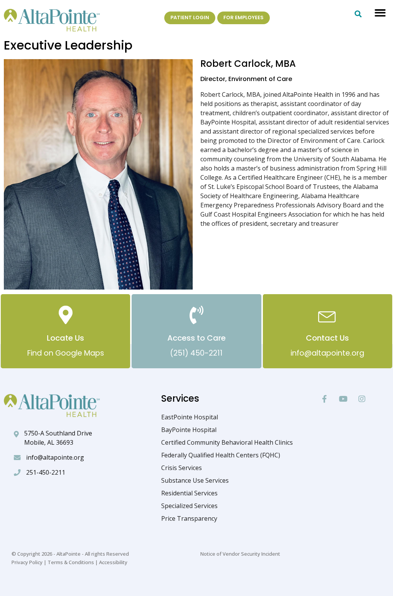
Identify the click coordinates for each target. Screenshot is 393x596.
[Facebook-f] (324, 399)
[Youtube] (343, 399)
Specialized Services (189, 506)
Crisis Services (181, 468)
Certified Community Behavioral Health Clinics (227, 442)
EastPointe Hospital (189, 417)
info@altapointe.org (55, 457)
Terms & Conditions (71, 562)
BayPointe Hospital (188, 429)
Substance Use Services (195, 480)
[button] (380, 13)
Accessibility (113, 562)
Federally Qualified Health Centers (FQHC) (220, 455)
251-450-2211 (45, 472)
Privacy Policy (27, 562)
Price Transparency (189, 518)
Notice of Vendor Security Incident (240, 553)
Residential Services (189, 493)
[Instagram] (362, 399)
